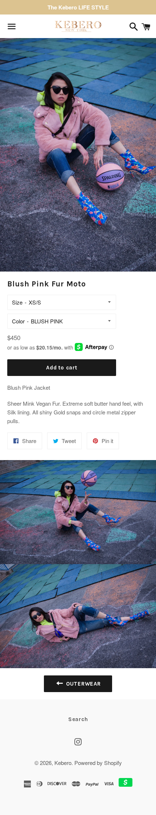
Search (78, 719)
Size (17, 302)
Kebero (62, 762)
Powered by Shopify (98, 762)
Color (18, 321)
